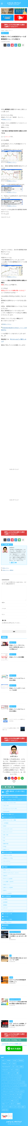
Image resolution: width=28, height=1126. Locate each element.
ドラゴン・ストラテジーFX (9, 802)
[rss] (22, 778)
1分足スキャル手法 (7, 855)
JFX (9, 1063)
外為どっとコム (6, 869)
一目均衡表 (5, 823)
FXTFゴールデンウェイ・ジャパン (11, 872)
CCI (4, 837)
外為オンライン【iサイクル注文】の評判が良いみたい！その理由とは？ (17, 647)
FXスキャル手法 (8, 852)
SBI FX (4, 890)
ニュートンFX (23, 1085)
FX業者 (5, 867)
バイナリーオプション (8, 910)
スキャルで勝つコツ (9, 814)
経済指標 (5, 902)
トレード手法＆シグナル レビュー (13, 799)
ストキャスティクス (7, 828)
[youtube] (16, 562)
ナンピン (16, 1085)
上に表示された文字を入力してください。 (11, 622)
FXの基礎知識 (7, 896)
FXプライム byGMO (7, 878)
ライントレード (6, 864)
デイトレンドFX (20, 1082)
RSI (4, 840)
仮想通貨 (6, 925)
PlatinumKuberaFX (6, 1066)
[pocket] (12, 45)
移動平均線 (5, 843)
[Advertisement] (14, 63)
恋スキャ (13, 1103)
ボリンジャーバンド (7, 831)
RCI (13, 1066)
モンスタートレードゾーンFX (10, 808)
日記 (5, 928)
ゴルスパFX (4, 1079)
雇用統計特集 (5, 1109)
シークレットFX (5, 1082)
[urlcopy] (23, 45)
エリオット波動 (15, 1072)
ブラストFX (11, 1094)
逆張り (23, 1106)
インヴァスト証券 (6, 1072)
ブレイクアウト (6, 861)
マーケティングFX (17, 1097)
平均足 (4, 846)
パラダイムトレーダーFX (7, 1091)
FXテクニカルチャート (9, 817)
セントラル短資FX (7, 893)
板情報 (18, 1103)
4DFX (3, 1060)
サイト (3, 614)
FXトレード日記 (8, 919)
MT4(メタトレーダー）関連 (9, 820)
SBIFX (21, 1066)
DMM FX (5, 875)
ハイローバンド (5, 1088)
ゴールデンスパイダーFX (14, 1079)
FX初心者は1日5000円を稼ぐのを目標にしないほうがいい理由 (17, 936)
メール (4, 608)
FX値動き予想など (7, 922)
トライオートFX (8, 913)
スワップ (5, 908)
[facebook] (8, 45)
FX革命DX (4, 1063)
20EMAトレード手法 (8, 858)
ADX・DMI (5, 834)
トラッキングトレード (6, 1085)
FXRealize (21, 1060)
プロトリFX (6, 805)
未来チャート (6, 849)
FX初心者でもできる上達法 (11, 797)
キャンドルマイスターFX (7, 1076)
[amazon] (19, 778)
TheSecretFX (5, 1069)
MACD (4, 826)
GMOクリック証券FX (8, 887)
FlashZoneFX (6, 811)
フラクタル (4, 1094)
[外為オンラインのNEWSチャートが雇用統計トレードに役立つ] (15, 45)
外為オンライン (6, 119)
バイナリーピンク (14, 1088)
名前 (3, 602)
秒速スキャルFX (12, 1106)
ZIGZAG (17, 1069)
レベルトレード (5, 1100)
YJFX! (11, 1069)
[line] (19, 45)
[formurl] (14, 781)
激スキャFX (4, 1106)
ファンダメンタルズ (19, 1091)
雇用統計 (11, 570)
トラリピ (6, 916)
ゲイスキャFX (18, 1076)
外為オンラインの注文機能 (16, 657)
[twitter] (5, 45)
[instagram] (14, 562)
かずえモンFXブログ (14, 3)
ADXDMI (8, 1060)
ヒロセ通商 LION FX (8, 881)
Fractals (14, 1060)
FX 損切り (5, 899)
